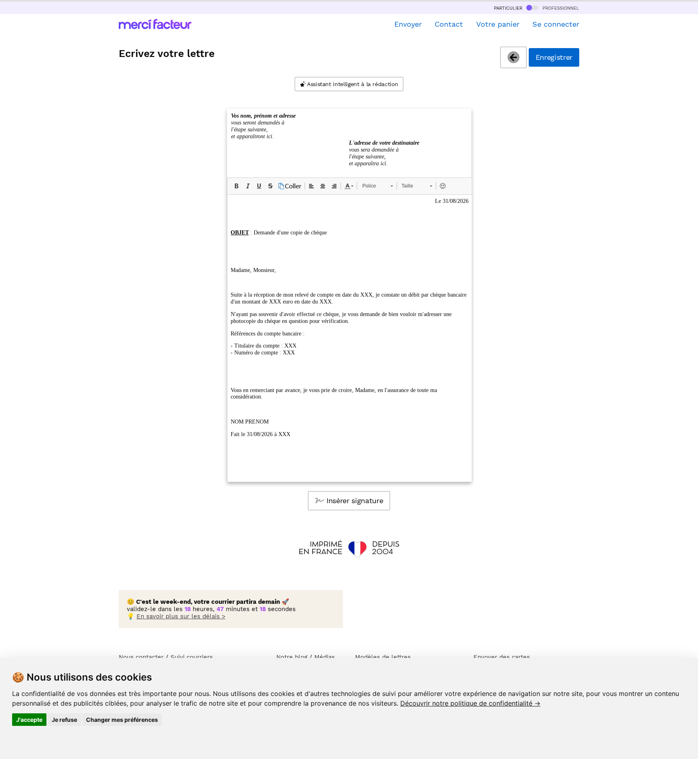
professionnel (559, 7)
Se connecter (555, 24)
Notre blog (291, 657)
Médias (324, 657)
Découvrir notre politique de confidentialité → (470, 703)
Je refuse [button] (64, 719)
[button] (236, 186)
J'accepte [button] (29, 719)
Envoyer (407, 24)
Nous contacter (141, 657)
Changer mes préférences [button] (122, 719)
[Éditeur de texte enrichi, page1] (349, 338)
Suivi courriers (191, 657)
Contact (449, 24)
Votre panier (497, 24)
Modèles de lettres (383, 657)
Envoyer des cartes (501, 657)
